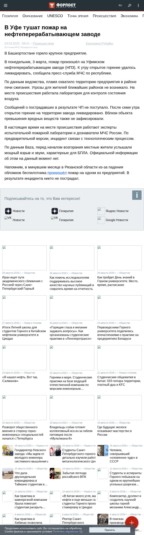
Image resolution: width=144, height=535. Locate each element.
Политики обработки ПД (67, 531)
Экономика (129, 16)
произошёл (57, 173)
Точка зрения (78, 16)
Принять (110, 529)
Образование (32, 16)
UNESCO (55, 16)
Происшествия (104, 16)
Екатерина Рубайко (99, 43)
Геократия (10, 16)
